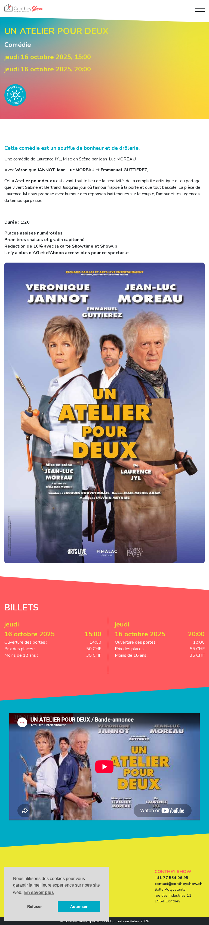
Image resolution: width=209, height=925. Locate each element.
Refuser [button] (34, 906)
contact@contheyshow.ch (178, 883)
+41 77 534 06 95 (171, 877)
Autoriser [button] (78, 906)
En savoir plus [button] (39, 892)
